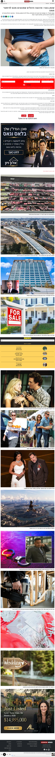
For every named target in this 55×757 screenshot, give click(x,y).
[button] (3, 82)
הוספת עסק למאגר (7, 748)
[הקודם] (1, 754)
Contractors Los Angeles (32, 743)
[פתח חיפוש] (4, 1)
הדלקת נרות (52, 3)
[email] (2, 16)
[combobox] (27, 340)
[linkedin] (4, 16)
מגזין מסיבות (19, 743)
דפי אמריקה (20, 746)
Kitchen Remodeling (33, 741)
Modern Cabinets (33, 746)
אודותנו (9, 743)
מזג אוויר (47, 3)
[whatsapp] (8, 16)
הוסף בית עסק (27, 343)
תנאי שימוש (9, 746)
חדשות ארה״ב (19, 741)
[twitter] (6, 16)
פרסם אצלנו (9, 741)
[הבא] (7, 754)
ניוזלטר (10, 750)
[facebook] (12, 16)
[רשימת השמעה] (10, 754)
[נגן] (4, 754)
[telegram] (10, 16)
